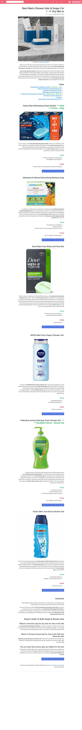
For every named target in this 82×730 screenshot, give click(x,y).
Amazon (49, 665)
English (2, 1)
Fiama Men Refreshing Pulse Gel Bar (40, 87)
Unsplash (46, 62)
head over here (57, 665)
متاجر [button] (61, 1)
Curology (40, 62)
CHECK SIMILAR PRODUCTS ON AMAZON (52, 659)
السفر (53, 1)
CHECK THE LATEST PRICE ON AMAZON (52, 171)
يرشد (57, 1)
